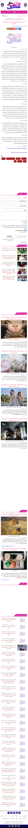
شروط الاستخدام (24, 224)
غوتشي (24, 161)
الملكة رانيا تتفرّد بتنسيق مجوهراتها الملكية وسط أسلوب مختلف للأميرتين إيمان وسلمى (8, 272)
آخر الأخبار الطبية (5, 579)
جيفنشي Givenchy (23, 120)
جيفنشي (3, 158)
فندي (15, 161)
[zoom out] (7, 15)
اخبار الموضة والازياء (11, 158)
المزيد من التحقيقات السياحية (7, 546)
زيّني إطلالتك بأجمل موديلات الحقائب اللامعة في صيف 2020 (17, 148)
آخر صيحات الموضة (20, 15)
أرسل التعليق (23, 242)
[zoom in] (3, 15)
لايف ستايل (24, 158)
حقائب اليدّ (20, 161)
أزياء (26, 15)
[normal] (5, 15)
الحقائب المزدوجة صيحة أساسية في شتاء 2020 (19, 152)
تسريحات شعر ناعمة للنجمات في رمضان (8, 250)
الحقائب (16, 51)
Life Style (18, 158)
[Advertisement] (14, 177)
